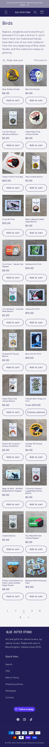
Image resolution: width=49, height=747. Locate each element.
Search (8, 664)
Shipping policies (14, 684)
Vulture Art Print (32, 309)
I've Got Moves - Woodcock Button (10, 133)
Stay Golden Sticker (11, 89)
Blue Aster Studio (19, 743)
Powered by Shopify (36, 743)
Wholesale (10, 690)
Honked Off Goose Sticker (33, 445)
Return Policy (12, 677)
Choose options (36, 412)
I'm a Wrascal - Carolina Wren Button (12, 310)
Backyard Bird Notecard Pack (35, 581)
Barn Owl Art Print (33, 354)
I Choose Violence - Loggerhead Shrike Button (34, 490)
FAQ (7, 671)
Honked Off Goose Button (10, 355)
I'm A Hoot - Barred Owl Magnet (12, 265)
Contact (9, 697)
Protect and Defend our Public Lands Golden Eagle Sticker (12, 582)
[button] (6, 12)
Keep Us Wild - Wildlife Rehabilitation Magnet (12, 489)
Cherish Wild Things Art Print (35, 400)
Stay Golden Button (34, 177)
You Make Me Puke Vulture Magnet (33, 537)
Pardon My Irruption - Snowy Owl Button (11, 445)
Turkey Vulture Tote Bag (12, 177)
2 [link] (23, 610)
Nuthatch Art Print (33, 264)
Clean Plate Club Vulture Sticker (32, 133)
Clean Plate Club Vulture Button (9, 400)
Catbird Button (9, 536)
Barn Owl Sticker (32, 89)
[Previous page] (7, 611)
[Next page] (28, 617)
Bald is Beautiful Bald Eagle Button (34, 220)
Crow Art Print (8, 219)
